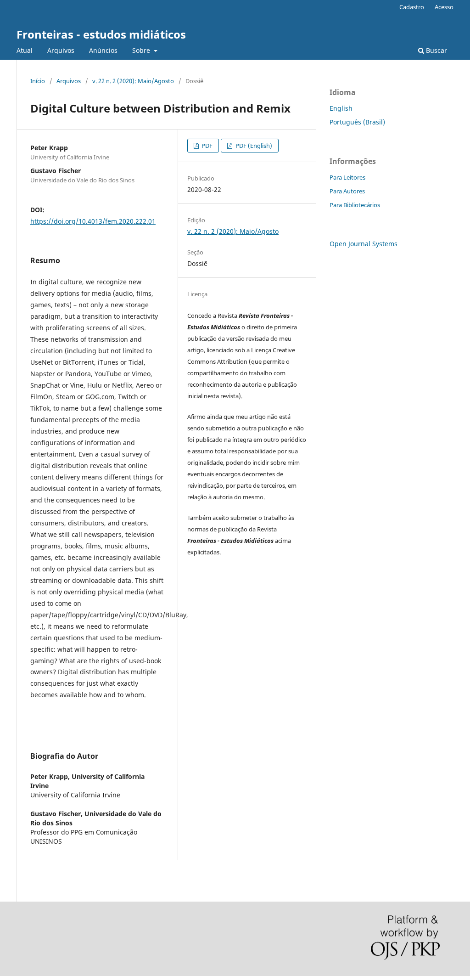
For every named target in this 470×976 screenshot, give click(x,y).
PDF (206, 145)
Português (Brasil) (357, 122)
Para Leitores (347, 177)
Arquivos (60, 50)
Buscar (435, 50)
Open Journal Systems (363, 243)
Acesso (444, 7)
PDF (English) (253, 145)
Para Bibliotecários (355, 205)
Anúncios (103, 50)
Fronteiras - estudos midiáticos (101, 34)
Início (37, 81)
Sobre (142, 50)
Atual (25, 50)
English (341, 108)
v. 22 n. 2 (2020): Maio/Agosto (133, 81)
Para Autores (347, 191)
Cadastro (411, 7)
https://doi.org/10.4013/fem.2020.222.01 (93, 221)
